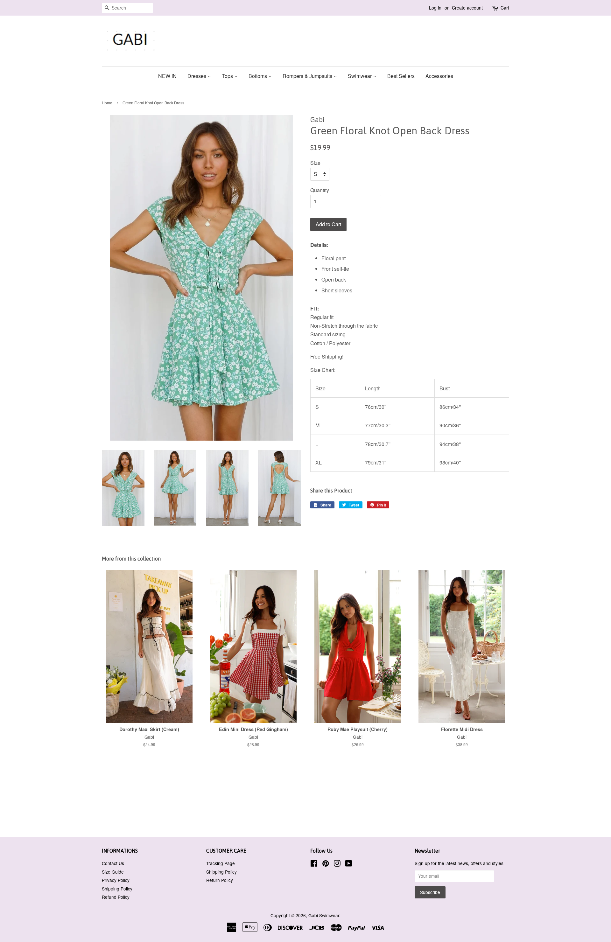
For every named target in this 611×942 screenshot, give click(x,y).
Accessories (439, 76)
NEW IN (167, 76)
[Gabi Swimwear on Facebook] (314, 864)
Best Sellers (401, 76)
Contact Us (113, 863)
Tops (228, 76)
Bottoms (258, 76)
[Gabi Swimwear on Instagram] (337, 864)
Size (315, 162)
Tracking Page (220, 863)
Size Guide (113, 872)
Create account (467, 7)
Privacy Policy (116, 880)
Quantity (319, 190)
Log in (435, 7)
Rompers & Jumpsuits (308, 76)
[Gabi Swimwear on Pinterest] (325, 864)
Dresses (197, 76)
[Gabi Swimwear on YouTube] (348, 864)
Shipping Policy (117, 888)
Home (107, 102)
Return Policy (219, 880)
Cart (505, 7)
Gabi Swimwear (323, 915)
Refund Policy (116, 897)
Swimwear (360, 76)
